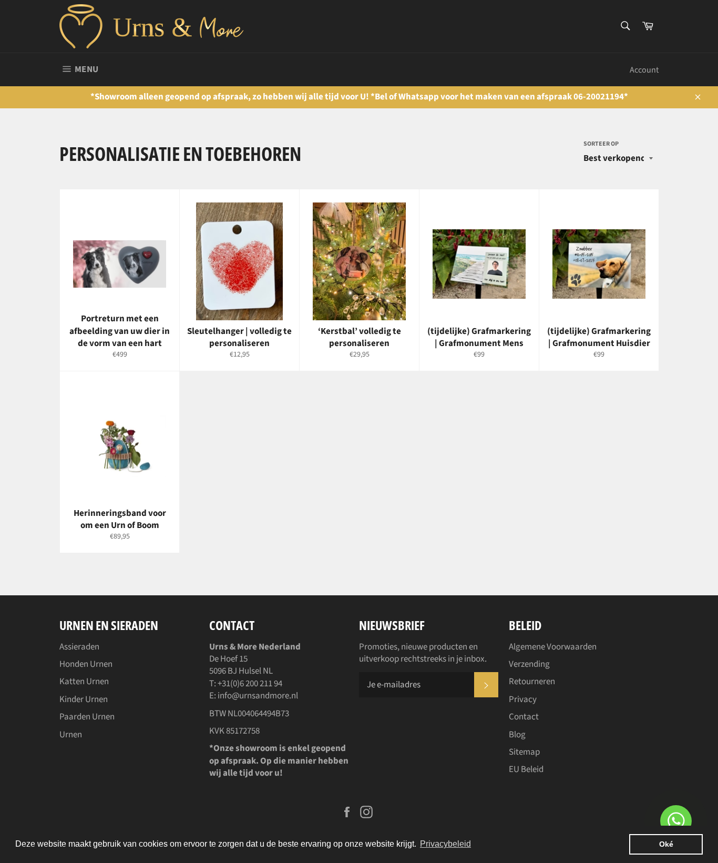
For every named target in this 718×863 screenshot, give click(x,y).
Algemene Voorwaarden (553, 647)
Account (644, 70)
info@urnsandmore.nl (258, 695)
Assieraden (79, 647)
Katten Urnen (84, 681)
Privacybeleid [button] (445, 843)
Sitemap (524, 752)
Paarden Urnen (87, 716)
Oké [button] (666, 844)
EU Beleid (526, 769)
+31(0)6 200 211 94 (250, 683)
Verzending (529, 664)
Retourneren (532, 681)
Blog (517, 734)
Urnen (70, 734)
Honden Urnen (85, 664)
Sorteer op (601, 144)
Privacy (523, 699)
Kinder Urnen (83, 699)
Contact (524, 716)
